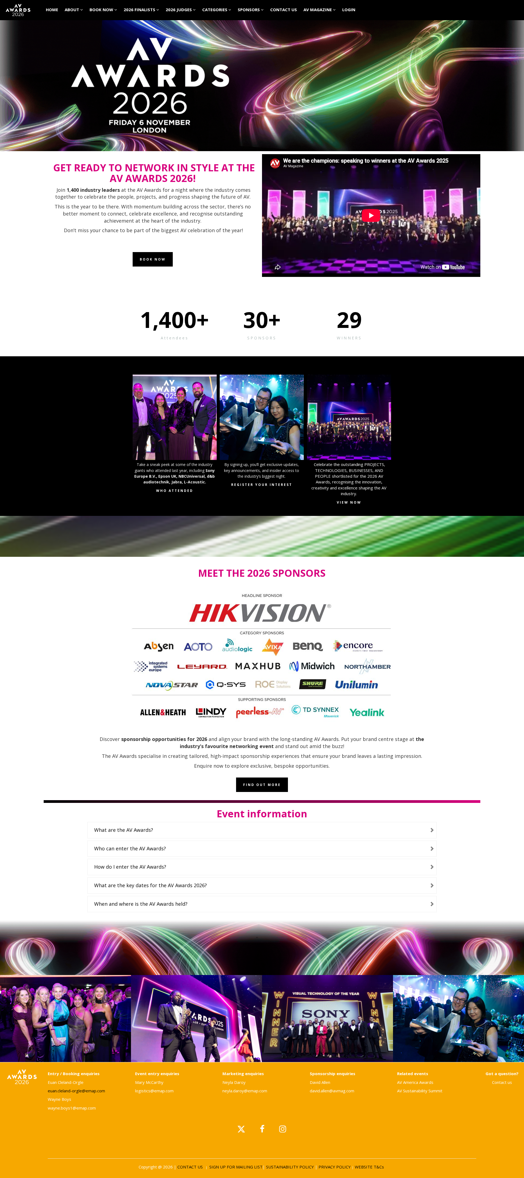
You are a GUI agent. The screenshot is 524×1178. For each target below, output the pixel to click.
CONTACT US (283, 9)
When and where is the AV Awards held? (140, 904)
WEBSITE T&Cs (370, 1167)
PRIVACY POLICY (334, 1167)
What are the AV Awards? (123, 830)
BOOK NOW (102, 9)
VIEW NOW (349, 502)
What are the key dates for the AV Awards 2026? (150, 885)
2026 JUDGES (179, 9)
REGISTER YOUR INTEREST (261, 484)
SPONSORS (249, 9)
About (72, 9)
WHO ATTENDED (174, 490)
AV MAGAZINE (318, 9)
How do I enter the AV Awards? (130, 866)
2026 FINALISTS (140, 9)
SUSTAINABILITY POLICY (290, 1167)
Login (348, 9)
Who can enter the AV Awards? (130, 848)
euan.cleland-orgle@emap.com (76, 1090)
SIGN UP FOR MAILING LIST (236, 1167)
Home (52, 9)
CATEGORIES (215, 9)
